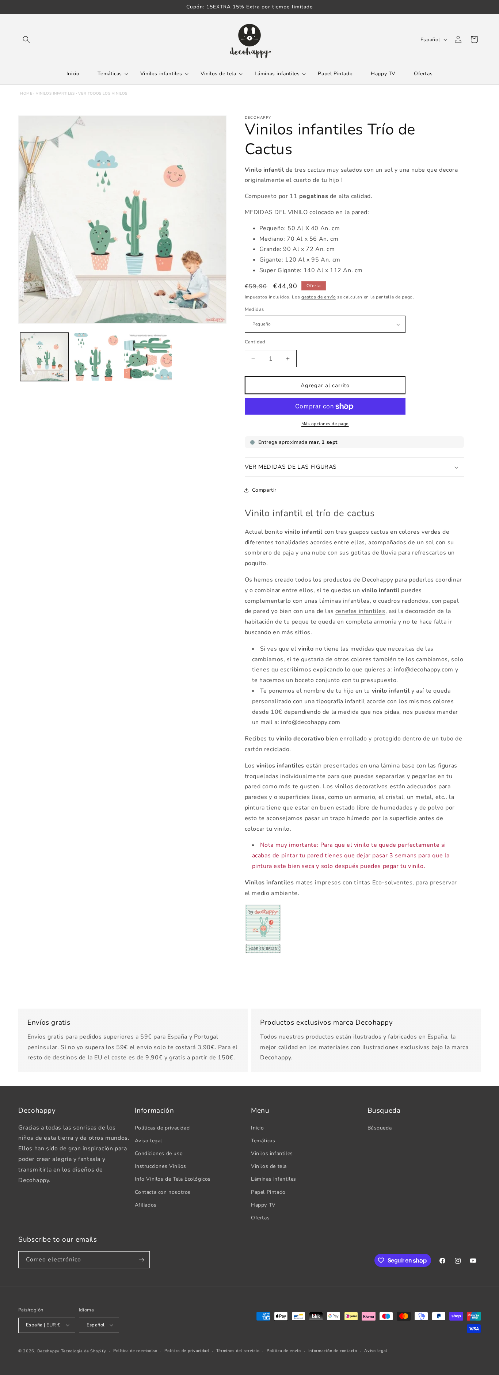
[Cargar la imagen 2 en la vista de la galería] (96, 357)
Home (26, 93)
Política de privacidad (186, 1350)
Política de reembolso (135, 1350)
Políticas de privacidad (162, 1127)
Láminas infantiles (273, 1179)
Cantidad (255, 342)
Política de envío (284, 1350)
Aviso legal (149, 1140)
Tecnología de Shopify (83, 1350)
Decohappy (48, 1350)
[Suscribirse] (141, 1259)
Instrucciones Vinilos (161, 1166)
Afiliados (146, 1204)
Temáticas (263, 1140)
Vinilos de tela (269, 1166)
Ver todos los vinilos (102, 93)
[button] (26, 39)
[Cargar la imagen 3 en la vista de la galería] (148, 357)
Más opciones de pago (325, 424)
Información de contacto (332, 1350)
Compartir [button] (264, 490)
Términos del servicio (238, 1350)
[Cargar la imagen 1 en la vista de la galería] (44, 357)
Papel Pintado (268, 1191)
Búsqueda (379, 1127)
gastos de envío (318, 297)
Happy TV (263, 1204)
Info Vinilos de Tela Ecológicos (173, 1179)
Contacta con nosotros (163, 1191)
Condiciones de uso (159, 1153)
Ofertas (260, 1217)
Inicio (257, 1127)
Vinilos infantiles (55, 93)
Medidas (254, 309)
